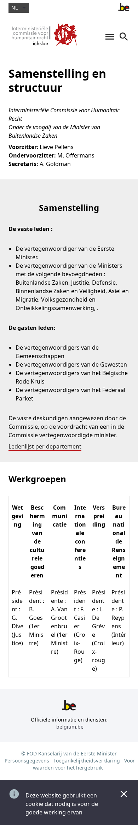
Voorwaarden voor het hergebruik (84, 764)
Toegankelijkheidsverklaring (86, 760)
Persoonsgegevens (27, 760)
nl (14, 7)
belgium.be (70, 726)
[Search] (124, 40)
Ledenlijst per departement (44, 446)
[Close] (124, 794)
